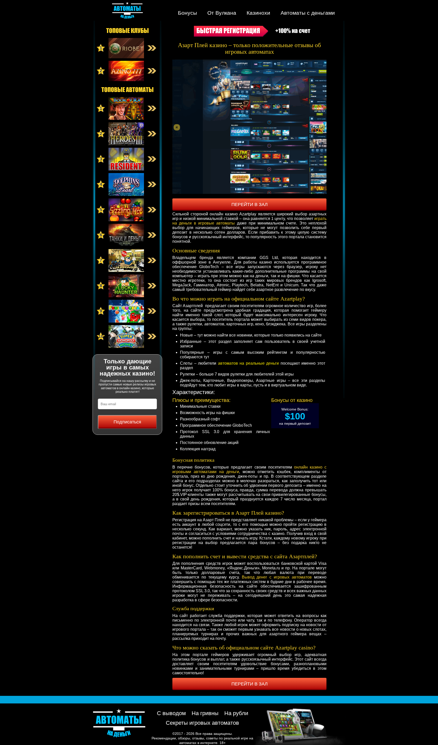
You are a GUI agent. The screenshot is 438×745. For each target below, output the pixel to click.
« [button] (177, 127)
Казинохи (258, 13)
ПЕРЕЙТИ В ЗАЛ (249, 204)
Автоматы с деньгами (308, 13)
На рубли (236, 713)
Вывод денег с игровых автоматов (277, 577)
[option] (249, 127)
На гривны (205, 713)
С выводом (171, 713)
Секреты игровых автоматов (202, 723)
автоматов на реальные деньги (248, 363)
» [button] (322, 127)
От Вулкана (221, 13)
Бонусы (187, 13)
